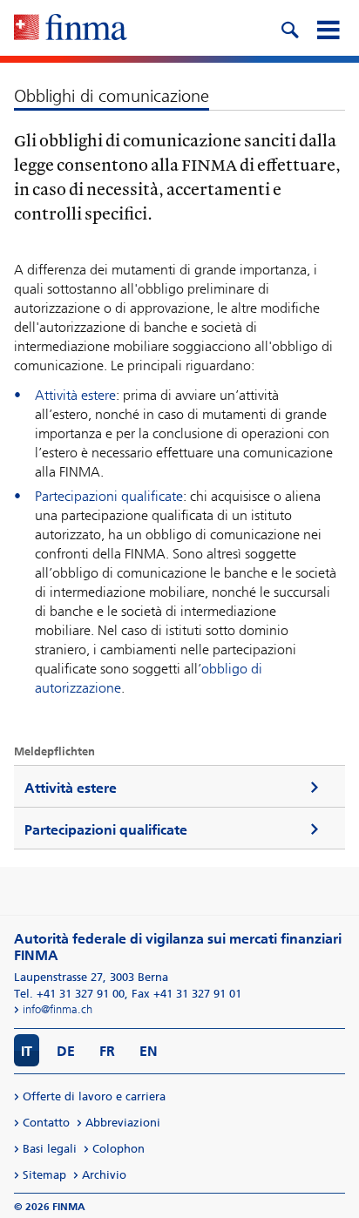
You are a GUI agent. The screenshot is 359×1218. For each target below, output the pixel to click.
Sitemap (44, 1174)
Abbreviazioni (122, 1122)
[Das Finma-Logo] (70, 29)
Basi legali (50, 1148)
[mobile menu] (327, 27)
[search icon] (289, 27)
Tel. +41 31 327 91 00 (69, 993)
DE (66, 1051)
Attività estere (75, 395)
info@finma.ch (57, 1009)
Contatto (46, 1122)
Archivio (104, 1174)
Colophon (118, 1148)
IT (26, 1051)
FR (107, 1051)
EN (148, 1051)
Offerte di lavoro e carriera (94, 1096)
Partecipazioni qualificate (109, 496)
